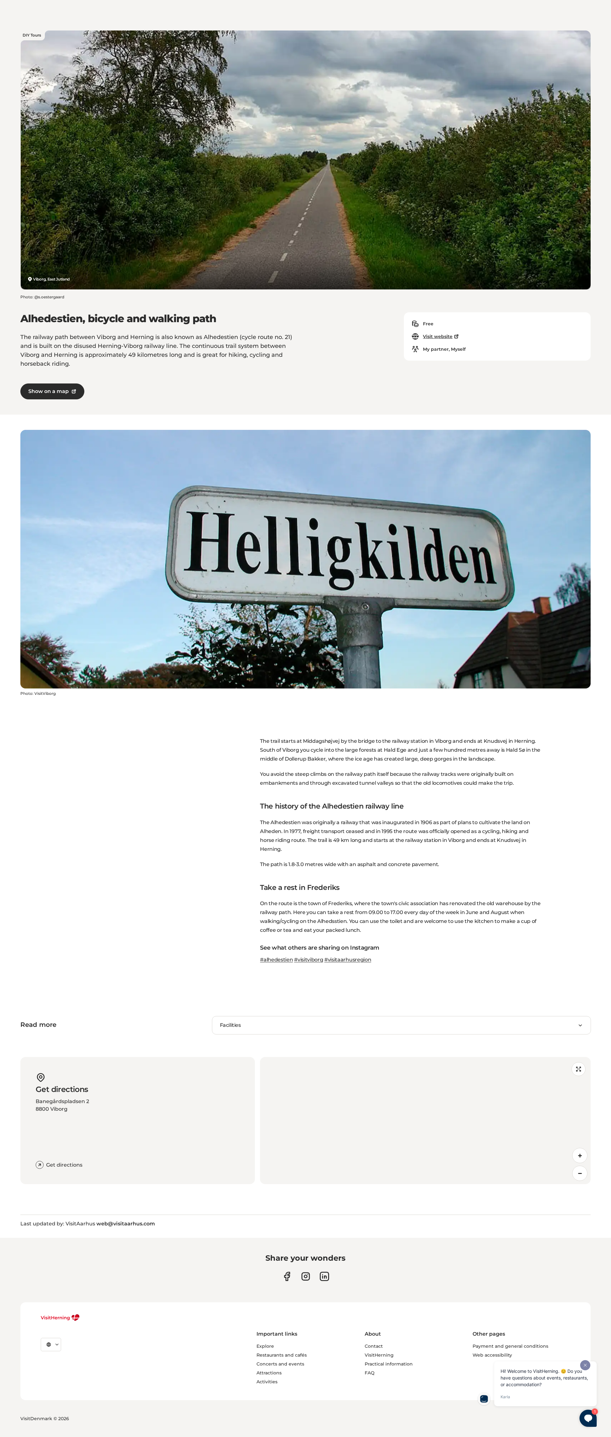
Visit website (438, 336)
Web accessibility (492, 1355)
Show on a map (48, 391)
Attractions (269, 1373)
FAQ (370, 1373)
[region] (425, 1120)
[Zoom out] (579, 1173)
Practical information (389, 1364)
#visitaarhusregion (347, 960)
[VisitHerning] (60, 1317)
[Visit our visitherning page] (286, 1276)
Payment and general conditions (510, 1346)
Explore (265, 1346)
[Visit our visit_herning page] (305, 1276)
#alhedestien (276, 960)
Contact (374, 1346)
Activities (266, 1382)
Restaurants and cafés (281, 1355)
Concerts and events (280, 1364)
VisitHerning (379, 1355)
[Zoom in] (579, 1155)
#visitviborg (308, 960)
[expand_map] (579, 1069)
